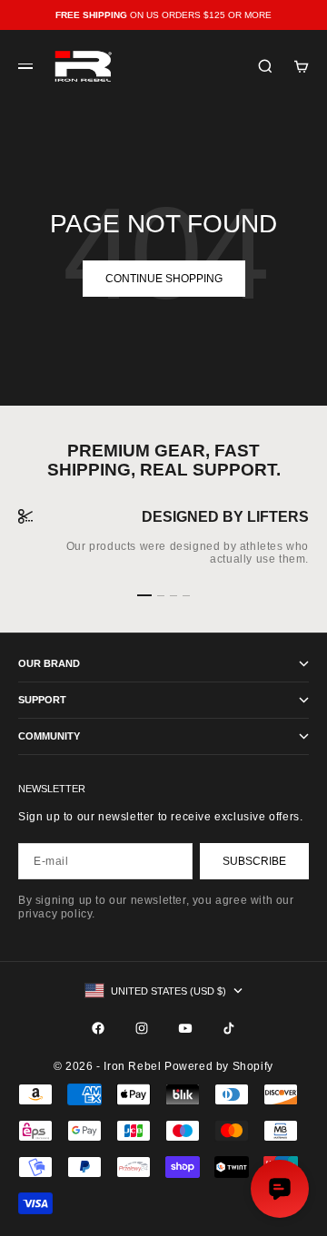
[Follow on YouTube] (185, 1028)
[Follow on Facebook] (98, 1028)
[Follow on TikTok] (229, 1028)
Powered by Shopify (218, 1066)
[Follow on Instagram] (141, 1028)
